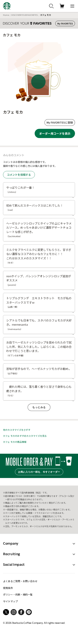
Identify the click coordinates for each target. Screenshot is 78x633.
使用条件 (8, 588)
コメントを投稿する (19, 174)
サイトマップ (10, 601)
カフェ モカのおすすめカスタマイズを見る (25, 435)
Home (6, 14)
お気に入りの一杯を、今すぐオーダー (39, 471)
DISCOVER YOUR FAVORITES (24, 14)
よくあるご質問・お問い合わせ (20, 581)
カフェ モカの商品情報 (14, 441)
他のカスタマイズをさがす (16, 429)
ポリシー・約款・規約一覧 (18, 594)
